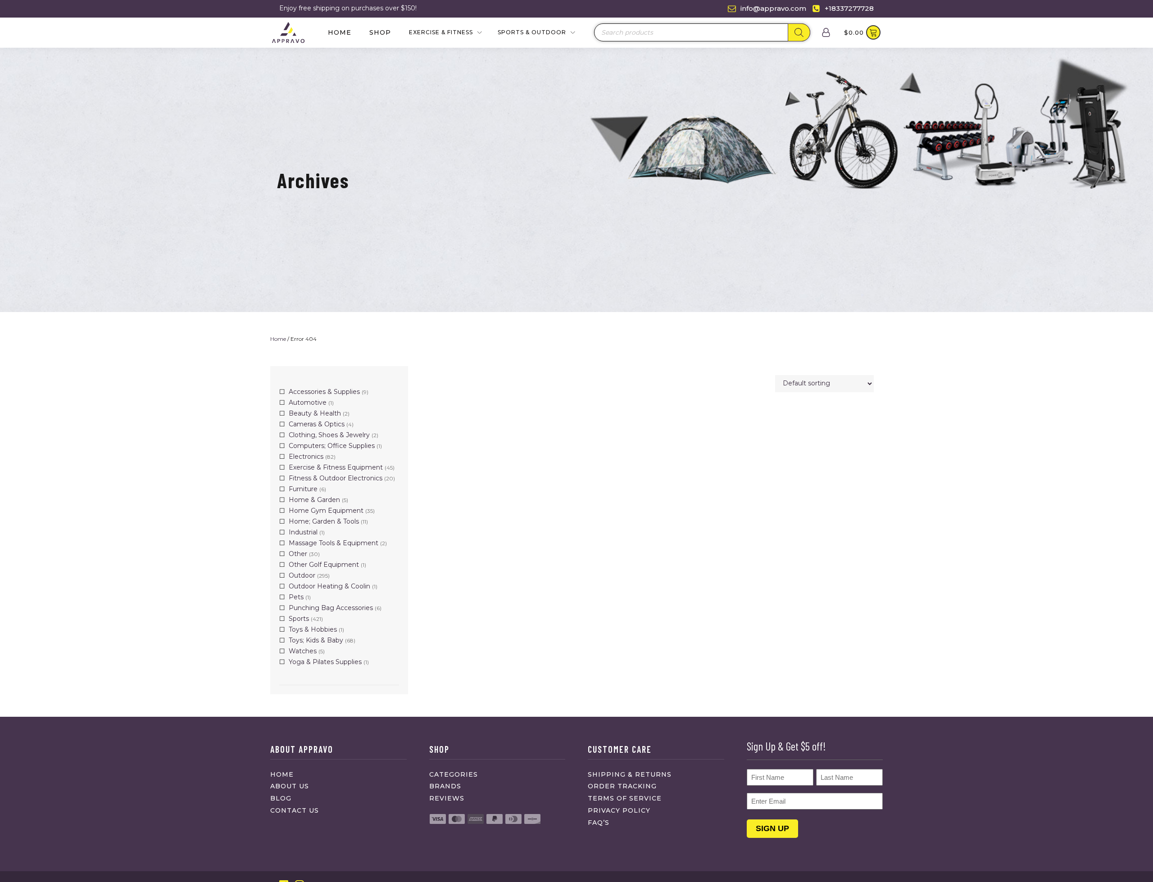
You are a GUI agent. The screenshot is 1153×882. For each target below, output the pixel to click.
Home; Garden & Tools (324, 521)
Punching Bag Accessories (331, 608)
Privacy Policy (619, 810)
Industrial (303, 532)
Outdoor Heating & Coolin (329, 586)
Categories (453, 774)
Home (339, 32)
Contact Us (294, 810)
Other (298, 554)
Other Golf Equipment (324, 565)
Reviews (446, 798)
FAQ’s (598, 823)
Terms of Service (625, 798)
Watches (303, 651)
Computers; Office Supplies (332, 446)
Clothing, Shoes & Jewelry (329, 435)
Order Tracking (622, 786)
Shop (380, 32)
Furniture (303, 489)
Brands (445, 786)
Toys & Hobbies (313, 629)
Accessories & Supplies (324, 392)
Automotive (308, 402)
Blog (280, 798)
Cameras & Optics (317, 424)
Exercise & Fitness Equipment (336, 467)
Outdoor (302, 575)
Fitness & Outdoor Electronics (335, 478)
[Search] (799, 32)
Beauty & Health (315, 413)
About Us (289, 786)
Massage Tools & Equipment (333, 543)
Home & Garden (314, 500)
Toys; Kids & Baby (316, 640)
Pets (296, 597)
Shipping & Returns (630, 774)
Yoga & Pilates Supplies (325, 662)
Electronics (306, 456)
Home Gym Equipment (326, 511)
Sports (299, 619)
